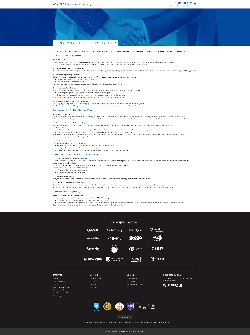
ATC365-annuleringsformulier (69, 79)
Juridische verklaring (59, 290)
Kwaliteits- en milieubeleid (60, 293)
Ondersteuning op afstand (134, 284)
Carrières (92, 281)
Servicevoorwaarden (59, 281)
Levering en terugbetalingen (61, 287)
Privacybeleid (57, 284)
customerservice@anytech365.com (73, 82)
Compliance (93, 284)
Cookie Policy (57, 296)
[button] (164, 286)
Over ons (56, 278)
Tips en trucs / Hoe (95, 278)
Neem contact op (132, 278)
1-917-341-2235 (183, 3)
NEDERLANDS (126, 317)
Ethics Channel (94, 287)
